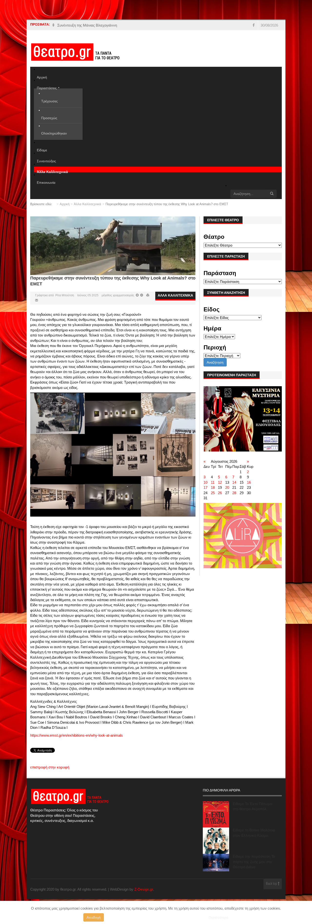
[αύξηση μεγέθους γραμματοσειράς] (141, 300)
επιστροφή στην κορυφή (49, 772)
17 (205, 493)
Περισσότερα (218, 917)
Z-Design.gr (143, 894)
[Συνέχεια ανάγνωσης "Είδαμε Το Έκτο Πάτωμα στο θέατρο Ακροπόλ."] (216, 819)
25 (213, 498)
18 (213, 493)
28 (234, 498)
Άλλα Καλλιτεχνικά (87, 209)
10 (205, 487)
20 (227, 493)
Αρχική (64, 209)
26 (220, 498)
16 (249, 487)
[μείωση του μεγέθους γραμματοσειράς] (137, 300)
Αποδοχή (94, 917)
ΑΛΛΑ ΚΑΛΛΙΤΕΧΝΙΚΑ (175, 300)
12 (220, 487)
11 (212, 487)
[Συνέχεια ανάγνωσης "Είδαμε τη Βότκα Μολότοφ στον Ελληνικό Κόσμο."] (216, 846)
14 (234, 487)
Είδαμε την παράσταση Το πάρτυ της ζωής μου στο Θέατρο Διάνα (254, 867)
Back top (272, 889)
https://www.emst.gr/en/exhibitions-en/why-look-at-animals (76, 740)
